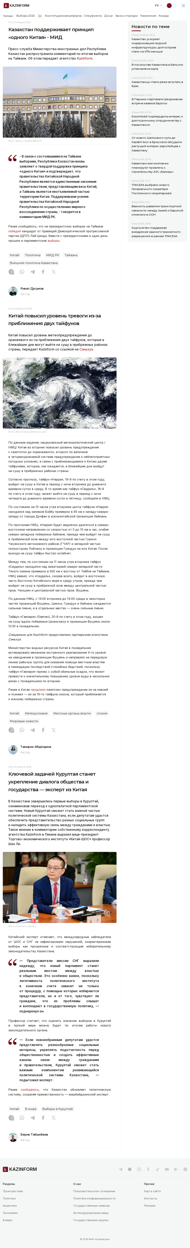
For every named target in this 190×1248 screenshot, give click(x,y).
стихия (102, 713)
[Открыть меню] (183, 5)
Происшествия (13, 1191)
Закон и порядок (126, 15)
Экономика (10, 1213)
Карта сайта (152, 1191)
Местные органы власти (72, 713)
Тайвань (71, 255)
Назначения (148, 15)
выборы (53, 240)
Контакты (150, 1198)
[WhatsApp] (22, 272)
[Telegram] (32, 272)
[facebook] (148, 1169)
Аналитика (10, 1205)
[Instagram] (11, 272)
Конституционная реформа (63, 15)
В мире (31, 1109)
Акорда (163, 15)
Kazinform (84, 58)
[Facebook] (43, 272)
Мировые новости (24, 721)
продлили (38, 689)
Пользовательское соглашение (94, 1191)
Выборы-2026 (25, 15)
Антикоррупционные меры (91, 1213)
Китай (14, 255)
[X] (54, 272)
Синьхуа (86, 349)
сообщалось (30, 1089)
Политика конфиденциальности (94, 1198)
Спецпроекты (93, 15)
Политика (32, 255)
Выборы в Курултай (57, 1109)
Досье (108, 15)
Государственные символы (91, 1205)
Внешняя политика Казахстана (34, 263)
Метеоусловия (36, 713)
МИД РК (52, 255)
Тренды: (8, 15)
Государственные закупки (90, 1220)
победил (14, 231)
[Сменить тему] (171, 6)
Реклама (149, 1205)
